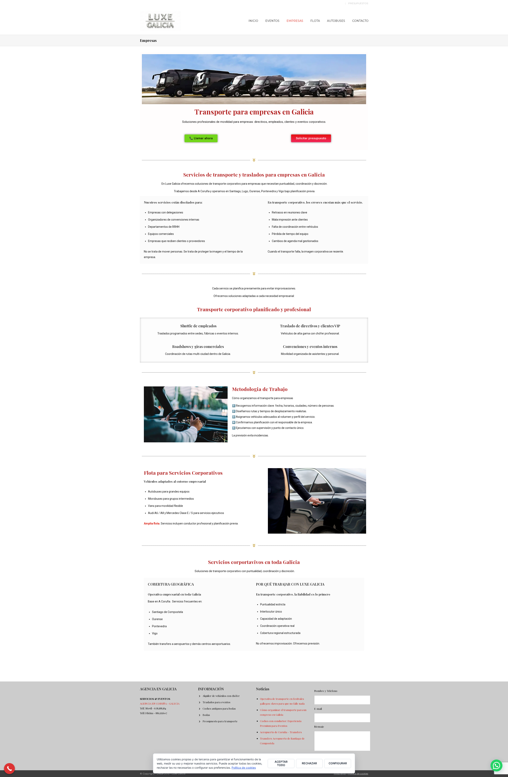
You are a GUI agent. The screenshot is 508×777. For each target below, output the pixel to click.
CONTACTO (360, 21)
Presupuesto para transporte (220, 721)
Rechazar (309, 763)
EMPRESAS (295, 21)
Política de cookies (358, 773)
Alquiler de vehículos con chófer (221, 695)
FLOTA (315, 21)
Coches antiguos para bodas (219, 708)
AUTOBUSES (336, 21)
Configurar (338, 763)
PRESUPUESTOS (358, 3)
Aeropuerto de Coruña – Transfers (281, 732)
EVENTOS (272, 21)
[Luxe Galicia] (160, 20)
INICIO (253, 21)
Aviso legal (340, 773)
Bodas (206, 714)
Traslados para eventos (216, 702)
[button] (496, 765)
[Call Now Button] (9, 768)
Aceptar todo (281, 763)
